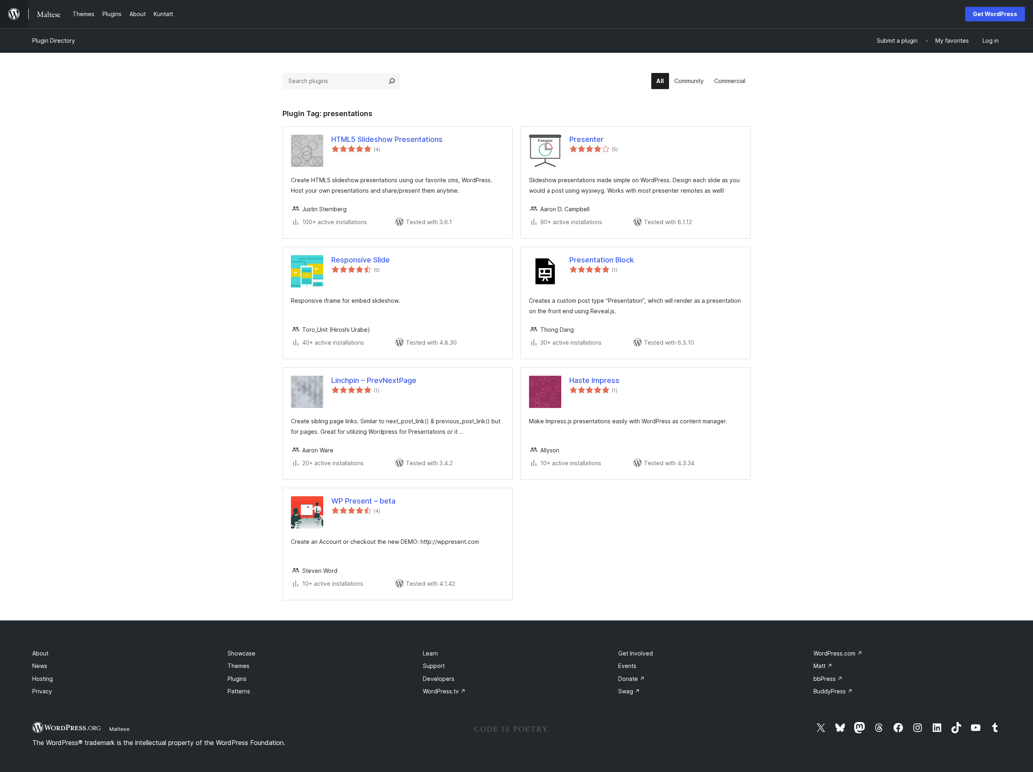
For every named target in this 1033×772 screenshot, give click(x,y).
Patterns (239, 691)
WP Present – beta (363, 501)
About (40, 653)
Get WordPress (995, 13)
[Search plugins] (392, 81)
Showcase (241, 653)
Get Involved (635, 653)
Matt (822, 665)
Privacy (42, 691)
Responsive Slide (360, 260)
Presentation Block (601, 260)
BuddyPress (833, 691)
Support (434, 665)
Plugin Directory (53, 40)
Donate (631, 678)
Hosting (42, 678)
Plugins (237, 678)
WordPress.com (837, 653)
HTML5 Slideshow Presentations (387, 139)
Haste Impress (594, 380)
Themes (238, 665)
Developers (438, 678)
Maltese (119, 729)
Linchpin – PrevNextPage (373, 380)
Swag (629, 691)
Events (627, 665)
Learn (430, 653)
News (39, 665)
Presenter (586, 139)
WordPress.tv (444, 691)
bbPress (828, 678)
